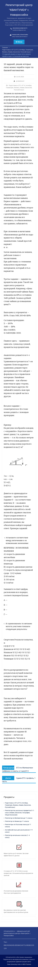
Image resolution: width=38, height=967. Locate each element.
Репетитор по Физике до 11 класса (17, 821)
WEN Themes (26, 964)
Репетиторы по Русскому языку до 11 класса (18, 825)
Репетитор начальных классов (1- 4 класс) (17, 836)
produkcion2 (20, 81)
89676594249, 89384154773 (20, 28)
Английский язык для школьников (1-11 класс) (19, 831)
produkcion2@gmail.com (19, 30)
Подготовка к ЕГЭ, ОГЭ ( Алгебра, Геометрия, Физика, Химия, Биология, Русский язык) (19, 88)
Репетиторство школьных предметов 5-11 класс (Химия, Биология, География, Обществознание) (19, 813)
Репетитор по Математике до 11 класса (18, 818)
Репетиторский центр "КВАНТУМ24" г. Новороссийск (19, 9)
